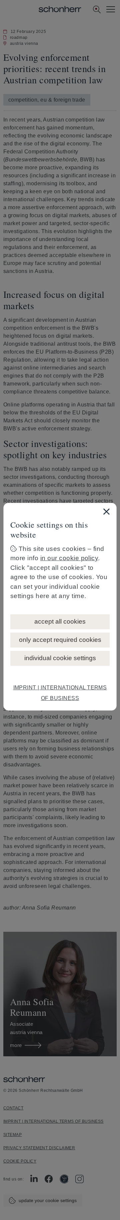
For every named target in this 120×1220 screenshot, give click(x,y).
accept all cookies (60, 621)
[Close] (106, 511)
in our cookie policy (69, 558)
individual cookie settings (60, 657)
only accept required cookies (60, 639)
